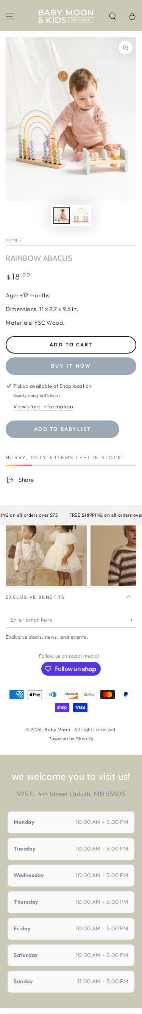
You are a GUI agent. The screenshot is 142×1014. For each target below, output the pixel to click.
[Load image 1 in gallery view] (61, 215)
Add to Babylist (62, 429)
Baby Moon (58, 729)
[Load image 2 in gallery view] (80, 215)
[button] (112, 16)
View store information (43, 406)
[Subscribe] (132, 620)
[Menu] (10, 16)
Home (12, 240)
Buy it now (71, 366)
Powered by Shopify (71, 738)
